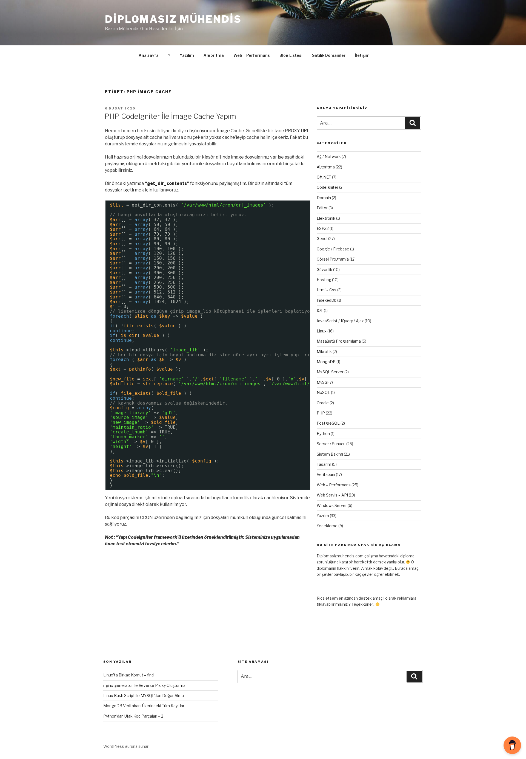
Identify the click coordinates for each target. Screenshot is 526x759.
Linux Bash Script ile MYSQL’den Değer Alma (143, 695)
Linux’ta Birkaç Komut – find (128, 675)
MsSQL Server (330, 371)
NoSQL (323, 392)
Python (323, 433)
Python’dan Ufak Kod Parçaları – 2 (133, 716)
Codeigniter (327, 187)
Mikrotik (324, 351)
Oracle (323, 402)
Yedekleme (327, 525)
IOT (320, 310)
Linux (322, 331)
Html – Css (326, 289)
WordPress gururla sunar (125, 746)
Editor (322, 207)
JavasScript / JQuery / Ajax (340, 320)
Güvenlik (324, 269)
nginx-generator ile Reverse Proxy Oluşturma (144, 685)
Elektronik (326, 218)
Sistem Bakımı (330, 454)
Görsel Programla (333, 259)
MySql (322, 382)
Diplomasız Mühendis (173, 19)
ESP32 (323, 228)
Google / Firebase (333, 249)
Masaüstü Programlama (339, 341)
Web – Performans (251, 55)
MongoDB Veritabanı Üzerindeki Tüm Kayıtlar (143, 705)
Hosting (324, 279)
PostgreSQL (328, 423)
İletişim (362, 55)
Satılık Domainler (328, 55)
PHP (321, 413)
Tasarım (324, 464)
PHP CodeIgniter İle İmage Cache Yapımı (171, 116)
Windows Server (332, 505)
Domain (324, 197)
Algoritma (214, 55)
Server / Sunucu (331, 443)
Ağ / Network (329, 156)
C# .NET (324, 177)
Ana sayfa (149, 55)
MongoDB (326, 361)
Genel (322, 238)
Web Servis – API (332, 495)
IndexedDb (326, 300)
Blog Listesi (290, 55)
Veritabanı (326, 474)
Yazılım (187, 55)
